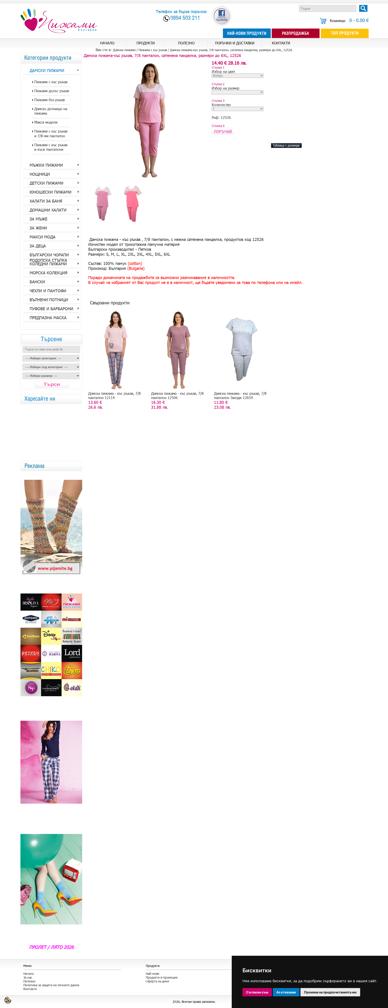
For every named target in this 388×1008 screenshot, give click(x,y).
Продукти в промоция (161, 977)
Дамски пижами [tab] (47, 70)
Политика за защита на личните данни (51, 985)
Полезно (29, 981)
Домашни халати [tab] (48, 209)
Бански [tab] (37, 281)
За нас (27, 977)
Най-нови (152, 973)
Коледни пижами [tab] (48, 263)
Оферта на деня (157, 981)
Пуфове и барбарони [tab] (51, 308)
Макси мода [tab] (42, 236)
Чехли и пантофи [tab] (48, 290)
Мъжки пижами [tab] (46, 165)
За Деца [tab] (38, 245)
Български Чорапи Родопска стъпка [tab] (49, 255)
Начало (28, 973)
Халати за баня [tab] (46, 201)
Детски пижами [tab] (46, 183)
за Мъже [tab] (38, 218)
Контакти (30, 989)
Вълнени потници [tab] (49, 299)
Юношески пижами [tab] (50, 192)
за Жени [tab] (38, 227)
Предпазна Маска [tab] (48, 317)
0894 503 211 (185, 18)
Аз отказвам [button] (286, 992)
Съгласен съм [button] (257, 992)
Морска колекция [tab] (48, 272)
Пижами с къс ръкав (153, 50)
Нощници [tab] (40, 174)
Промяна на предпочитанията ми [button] (330, 992)
